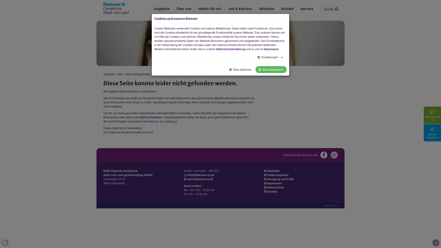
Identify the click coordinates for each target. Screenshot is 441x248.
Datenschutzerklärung (230, 49)
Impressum (271, 49)
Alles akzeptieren (273, 69)
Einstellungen (270, 57)
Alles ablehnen (242, 69)
